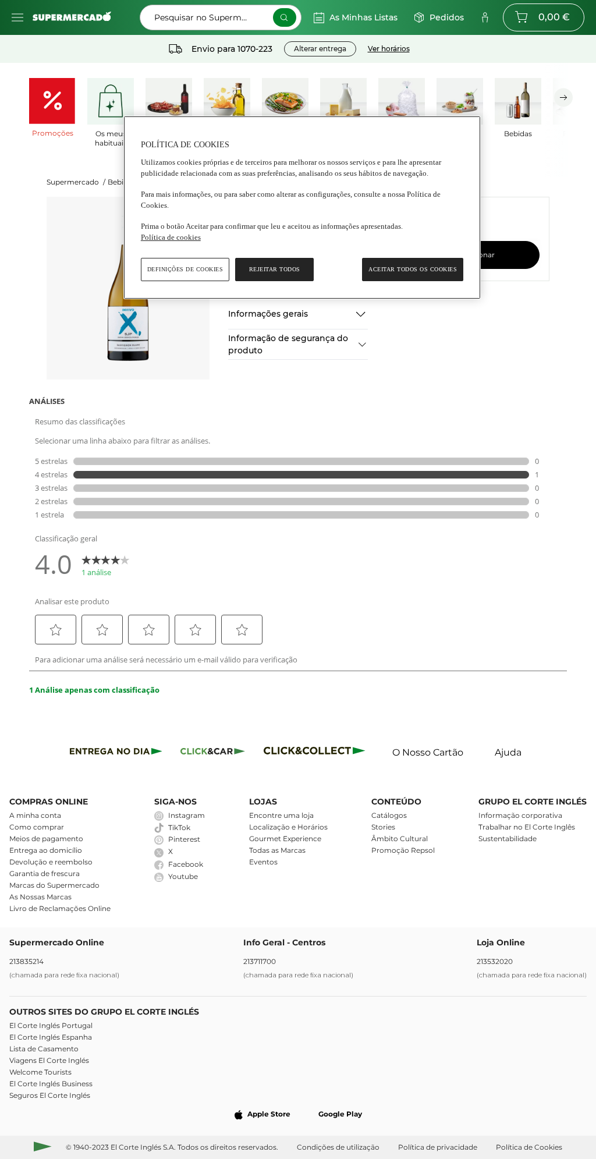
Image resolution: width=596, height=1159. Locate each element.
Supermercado (76, 182)
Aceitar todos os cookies (412, 269)
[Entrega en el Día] (316, 753)
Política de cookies (171, 237)
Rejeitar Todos (274, 269)
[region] (302, 207)
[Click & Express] (116, 753)
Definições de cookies (185, 269)
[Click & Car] (212, 753)
